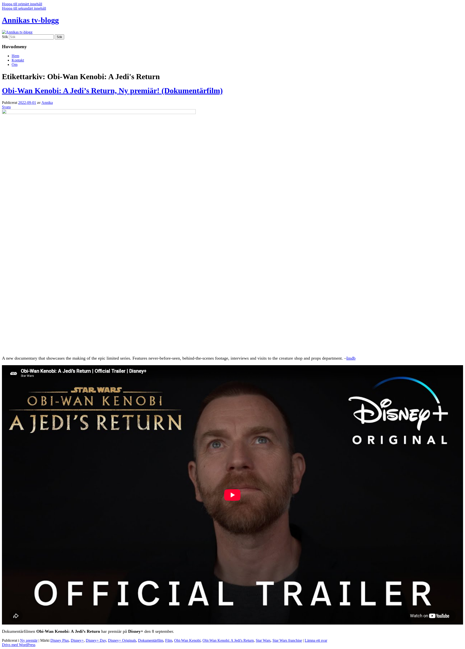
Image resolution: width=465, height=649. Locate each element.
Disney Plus (59, 640)
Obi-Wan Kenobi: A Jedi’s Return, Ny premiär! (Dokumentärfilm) (112, 90)
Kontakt (18, 60)
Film (168, 640)
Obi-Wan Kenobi (187, 640)
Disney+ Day (96, 640)
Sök (5, 37)
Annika (47, 102)
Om (14, 64)
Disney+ (77, 640)
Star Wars (263, 640)
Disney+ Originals (122, 640)
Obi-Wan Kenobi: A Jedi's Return (228, 640)
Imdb (351, 358)
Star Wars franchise (287, 640)
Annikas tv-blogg (30, 20)
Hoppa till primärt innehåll (22, 4)
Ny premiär (29, 640)
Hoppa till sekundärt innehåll (24, 8)
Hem (15, 56)
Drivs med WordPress (18, 645)
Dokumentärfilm (150, 640)
